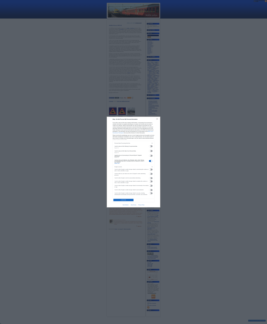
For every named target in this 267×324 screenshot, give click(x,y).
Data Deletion (126, 204)
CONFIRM (123, 199)
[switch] (151, 146)
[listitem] (133, 143)
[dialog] (133, 162)
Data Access (133, 204)
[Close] (157, 119)
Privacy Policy (141, 204)
